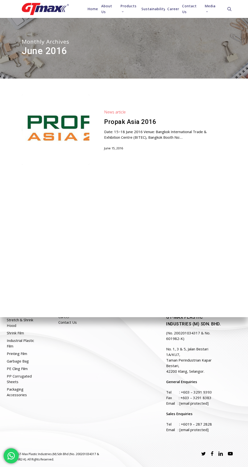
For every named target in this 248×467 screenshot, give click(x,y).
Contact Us (67, 322)
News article (115, 112)
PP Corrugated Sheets (19, 379)
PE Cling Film (17, 368)
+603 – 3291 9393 (196, 392)
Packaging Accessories (17, 392)
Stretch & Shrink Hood (20, 322)
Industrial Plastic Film (20, 343)
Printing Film (17, 353)
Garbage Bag (18, 361)
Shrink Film (15, 332)
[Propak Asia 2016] (55, 130)
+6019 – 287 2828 (196, 424)
